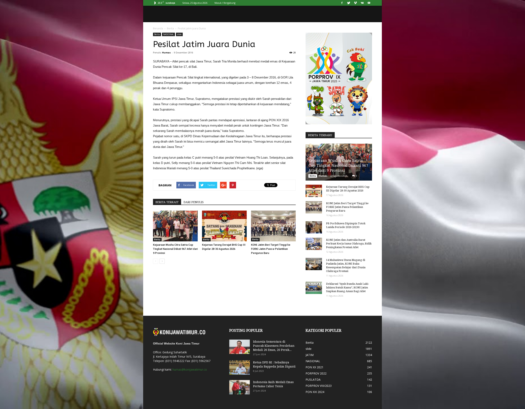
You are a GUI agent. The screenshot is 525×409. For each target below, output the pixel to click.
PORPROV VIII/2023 (319, 386)
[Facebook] (342, 3)
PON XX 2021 (314, 367)
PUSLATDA (313, 379)
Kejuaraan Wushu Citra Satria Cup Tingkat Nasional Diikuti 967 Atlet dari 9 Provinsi (175, 249)
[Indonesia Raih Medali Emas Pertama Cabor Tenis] (239, 387)
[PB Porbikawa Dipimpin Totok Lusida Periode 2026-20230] (314, 227)
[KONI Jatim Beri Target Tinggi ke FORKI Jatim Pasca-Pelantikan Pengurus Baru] (273, 226)
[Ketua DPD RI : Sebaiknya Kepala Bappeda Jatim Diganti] (239, 367)
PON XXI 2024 (315, 392)
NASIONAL (168, 34)
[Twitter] (349, 3)
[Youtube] (369, 3)
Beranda (158, 28)
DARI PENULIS (194, 202)
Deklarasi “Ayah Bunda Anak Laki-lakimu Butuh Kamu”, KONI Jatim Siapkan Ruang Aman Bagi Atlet (347, 287)
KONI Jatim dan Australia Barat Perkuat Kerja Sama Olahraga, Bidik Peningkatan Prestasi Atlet (349, 243)
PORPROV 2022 (316, 373)
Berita (170, 28)
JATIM (310, 355)
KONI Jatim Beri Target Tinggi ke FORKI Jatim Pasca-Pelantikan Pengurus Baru (270, 249)
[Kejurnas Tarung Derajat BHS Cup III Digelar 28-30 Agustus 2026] (224, 226)
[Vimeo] (355, 3)
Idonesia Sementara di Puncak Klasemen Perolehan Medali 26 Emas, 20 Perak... (273, 345)
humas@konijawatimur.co (189, 369)
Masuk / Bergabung (225, 2)
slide (179, 34)
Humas (166, 52)
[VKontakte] (362, 3)
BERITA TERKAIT (167, 202)
